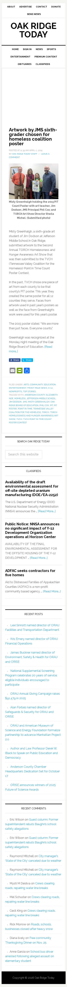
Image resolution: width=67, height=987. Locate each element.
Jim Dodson (15, 402)
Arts (26, 384)
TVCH (19, 419)
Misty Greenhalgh (38, 402)
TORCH (45, 412)
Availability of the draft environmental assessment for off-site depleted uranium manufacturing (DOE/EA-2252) (31, 488)
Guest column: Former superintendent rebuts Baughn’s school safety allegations (31, 824)
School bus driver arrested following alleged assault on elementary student (29, 956)
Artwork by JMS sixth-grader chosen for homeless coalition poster (33, 136)
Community (36, 384)
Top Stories (29, 391)
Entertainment (17, 388)
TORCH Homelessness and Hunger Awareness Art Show (33, 415)
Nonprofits (15, 391)
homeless (20, 398)
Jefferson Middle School (41, 398)
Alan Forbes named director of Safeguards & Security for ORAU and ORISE (29, 712)
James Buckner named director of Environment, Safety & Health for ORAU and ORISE (31, 657)
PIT (51, 405)
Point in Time (25, 408)
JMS (25, 402)
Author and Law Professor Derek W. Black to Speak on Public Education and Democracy (31, 753)
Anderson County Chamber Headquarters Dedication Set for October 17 (32, 771)
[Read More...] (47, 511)
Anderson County (35, 395)
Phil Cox (44, 405)
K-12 (50, 388)
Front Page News (37, 388)
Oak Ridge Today (33, 30)
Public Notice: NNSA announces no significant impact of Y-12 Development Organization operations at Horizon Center (32, 530)
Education (50, 384)
